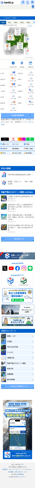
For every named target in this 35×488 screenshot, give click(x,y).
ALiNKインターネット (20, 477)
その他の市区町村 (17, 115)
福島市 (18, 32)
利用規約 (4, 469)
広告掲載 (10, 472)
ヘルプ (25, 472)
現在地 (33, 8)
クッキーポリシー (27, 469)
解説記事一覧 (19, 239)
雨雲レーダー (5, 144)
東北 (30, 26)
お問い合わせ (18, 472)
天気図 (27, 144)
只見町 (7, 46)
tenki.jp (7, 2)
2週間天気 (30, 67)
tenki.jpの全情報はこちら (19, 386)
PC (22, 464)
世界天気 (4, 148)
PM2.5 (4, 153)
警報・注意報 (29, 148)
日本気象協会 (20, 474)
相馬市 (27, 39)
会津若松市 (11, 37)
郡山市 (20, 45)
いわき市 (26, 51)
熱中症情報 (29, 153)
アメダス (16, 144)
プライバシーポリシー (15, 469)
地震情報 (16, 148)
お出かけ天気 (17, 153)
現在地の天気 (13, 67)
